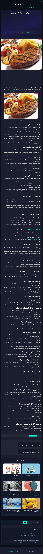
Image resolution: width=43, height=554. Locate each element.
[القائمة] (42, 1)
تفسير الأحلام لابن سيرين (30, 7)
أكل (39, 229)
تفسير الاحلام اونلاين (38, 7)
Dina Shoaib (9, 32)
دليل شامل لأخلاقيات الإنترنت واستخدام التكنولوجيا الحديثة (29, 533)
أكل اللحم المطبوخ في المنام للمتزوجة (31, 235)
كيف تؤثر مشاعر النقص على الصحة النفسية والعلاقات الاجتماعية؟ (28, 537)
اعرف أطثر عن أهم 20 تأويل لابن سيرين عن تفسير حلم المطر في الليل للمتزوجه (26, 540)
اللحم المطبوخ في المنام (30, 229)
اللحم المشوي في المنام (34, 239)
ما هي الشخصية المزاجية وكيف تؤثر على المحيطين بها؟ (30, 535)
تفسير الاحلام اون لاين (21, 4)
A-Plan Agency (11, 551)
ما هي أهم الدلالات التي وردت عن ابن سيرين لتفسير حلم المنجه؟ (28, 542)
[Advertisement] (21, 22)
